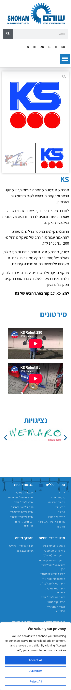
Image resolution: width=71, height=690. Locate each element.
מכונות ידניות (24, 485)
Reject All (36, 681)
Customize (35, 670)
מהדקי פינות (24, 538)
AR (42, 47)
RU (63, 47)
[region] (35, 656)
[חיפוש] (8, 34)
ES (49, 47)
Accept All (35, 660)
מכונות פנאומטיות (52, 538)
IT (56, 47)
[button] (65, 59)
